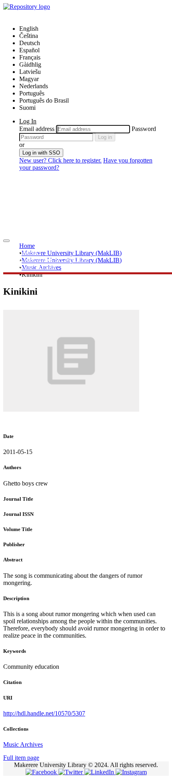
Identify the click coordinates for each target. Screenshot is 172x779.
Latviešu (30, 71)
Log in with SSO (41, 153)
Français (29, 57)
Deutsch (29, 43)
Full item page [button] (21, 757)
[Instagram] (131, 772)
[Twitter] (71, 772)
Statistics (30, 252)
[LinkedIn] (100, 772)
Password (144, 128)
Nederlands (33, 86)
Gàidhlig (30, 64)
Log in (105, 137)
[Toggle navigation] (6, 241)
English (28, 28)
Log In (27, 121)
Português (31, 93)
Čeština (28, 35)
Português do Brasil (44, 100)
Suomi (27, 107)
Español (29, 50)
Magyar (29, 78)
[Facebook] (42, 772)
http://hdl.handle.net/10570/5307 (44, 713)
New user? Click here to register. (60, 160)
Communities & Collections (54, 259)
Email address (36, 128)
